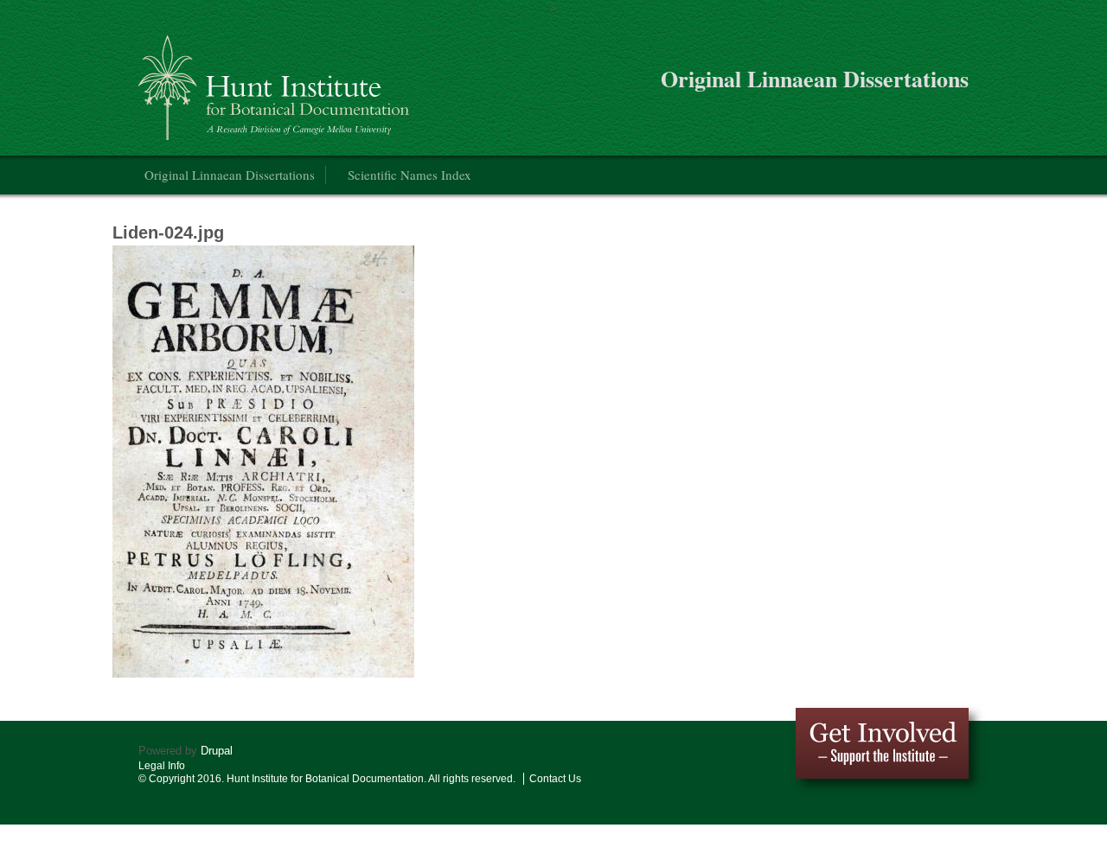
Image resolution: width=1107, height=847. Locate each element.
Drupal (217, 750)
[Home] (276, 81)
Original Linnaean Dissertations (229, 174)
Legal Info (161, 766)
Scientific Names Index (409, 174)
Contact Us (555, 779)
